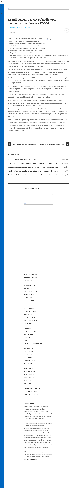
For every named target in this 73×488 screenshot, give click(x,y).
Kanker (27, 27)
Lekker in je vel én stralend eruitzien (22, 159)
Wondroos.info (28, 383)
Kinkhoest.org (28, 334)
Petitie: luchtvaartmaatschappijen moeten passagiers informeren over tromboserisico (40, 163)
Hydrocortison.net (30, 331)
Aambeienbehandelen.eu (31, 277)
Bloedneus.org (28, 297)
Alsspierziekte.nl (29, 280)
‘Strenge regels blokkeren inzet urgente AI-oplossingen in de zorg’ (33, 167)
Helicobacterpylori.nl (31, 326)
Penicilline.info (28, 351)
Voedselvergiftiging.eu (31, 377)
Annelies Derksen (16, 27)
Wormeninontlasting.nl (31, 386)
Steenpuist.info (28, 369)
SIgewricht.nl (28, 357)
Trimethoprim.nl (29, 374)
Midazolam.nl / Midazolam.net (33, 343)
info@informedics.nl (30, 459)
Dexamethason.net (30, 309)
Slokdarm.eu (28, 363)
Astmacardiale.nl (29, 286)
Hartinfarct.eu (28, 323)
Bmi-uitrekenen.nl (29, 300)
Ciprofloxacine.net (30, 306)
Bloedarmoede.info (30, 294)
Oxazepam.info (28, 349)
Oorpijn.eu (27, 346)
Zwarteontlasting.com (31, 394)
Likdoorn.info (28, 337)
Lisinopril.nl (27, 340)
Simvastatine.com (29, 360)
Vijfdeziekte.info (29, 380)
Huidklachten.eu (29, 329)
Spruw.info (27, 366)
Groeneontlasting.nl (30, 320)
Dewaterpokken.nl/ (30, 311)
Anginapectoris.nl (29, 283)
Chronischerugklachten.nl (32, 303)
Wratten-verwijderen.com (32, 389)
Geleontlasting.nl (29, 317)
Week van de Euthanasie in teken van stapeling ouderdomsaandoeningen (36, 175)
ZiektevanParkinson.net (31, 391)
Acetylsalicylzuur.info (31, 288)
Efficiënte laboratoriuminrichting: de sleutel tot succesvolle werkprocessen (36, 171)
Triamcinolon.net (29, 371)
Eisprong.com (28, 314)
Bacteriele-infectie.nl (30, 291)
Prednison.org (28, 354)
